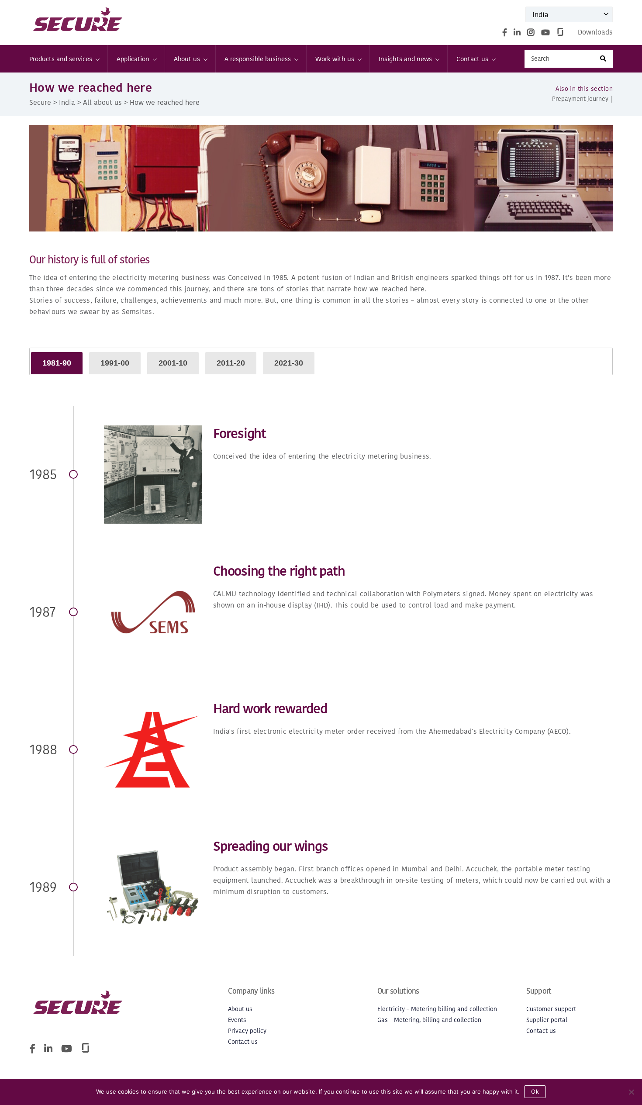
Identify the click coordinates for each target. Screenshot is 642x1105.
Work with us (334, 59)
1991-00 (114, 363)
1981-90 (56, 363)
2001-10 (173, 363)
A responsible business (257, 59)
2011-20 (231, 363)
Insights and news (405, 59)
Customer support (551, 1009)
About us (187, 59)
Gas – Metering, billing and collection (429, 1020)
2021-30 (288, 363)
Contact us (472, 59)
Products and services (60, 59)
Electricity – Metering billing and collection (437, 1009)
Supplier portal (546, 1020)
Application (133, 59)
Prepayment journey (580, 99)
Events (237, 1020)
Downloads (595, 32)
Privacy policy (247, 1031)
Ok (535, 1091)
